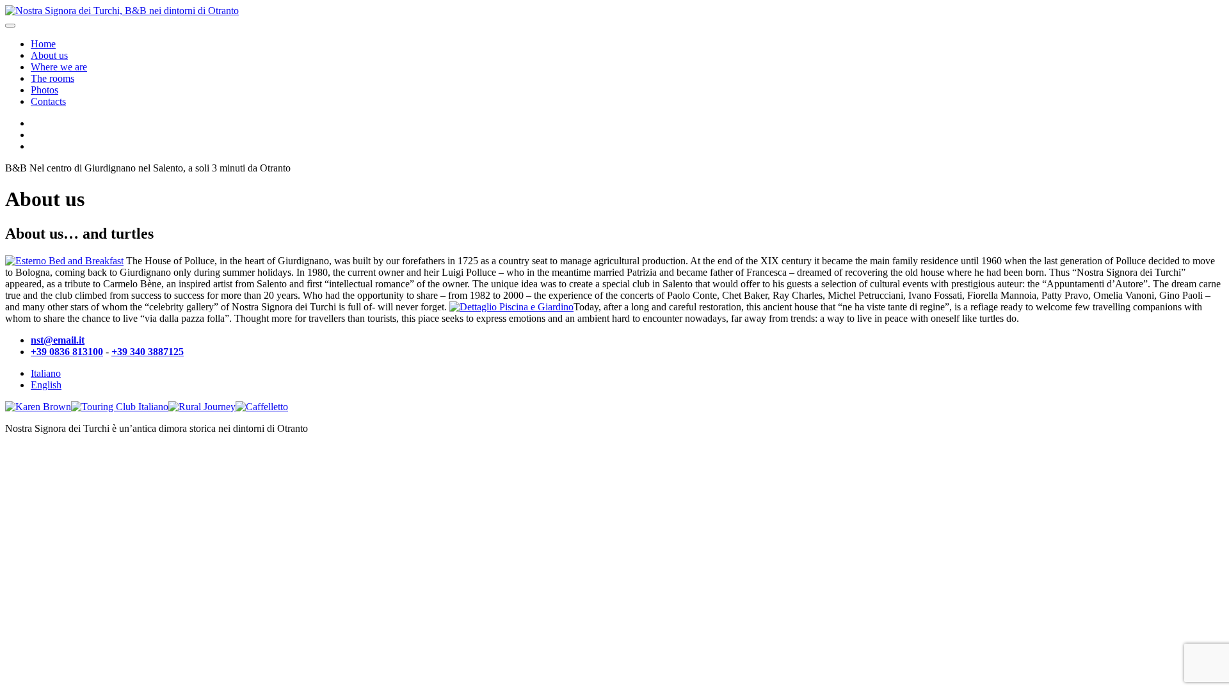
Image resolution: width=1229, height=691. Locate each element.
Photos (44, 89)
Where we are (59, 66)
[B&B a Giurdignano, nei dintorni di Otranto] (122, 10)
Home (43, 43)
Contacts (48, 101)
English (46, 384)
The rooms (52, 78)
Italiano (46, 373)
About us (49, 55)
